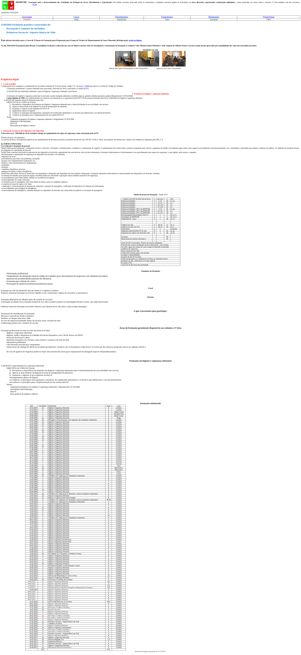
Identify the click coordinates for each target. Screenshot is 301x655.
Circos (76, 17)
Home (34, 5)
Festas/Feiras (268, 17)
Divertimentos (121, 17)
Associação (27, 17)
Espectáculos (167, 17)
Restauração (213, 17)
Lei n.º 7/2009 (84, 86)
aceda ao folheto (135, 40)
